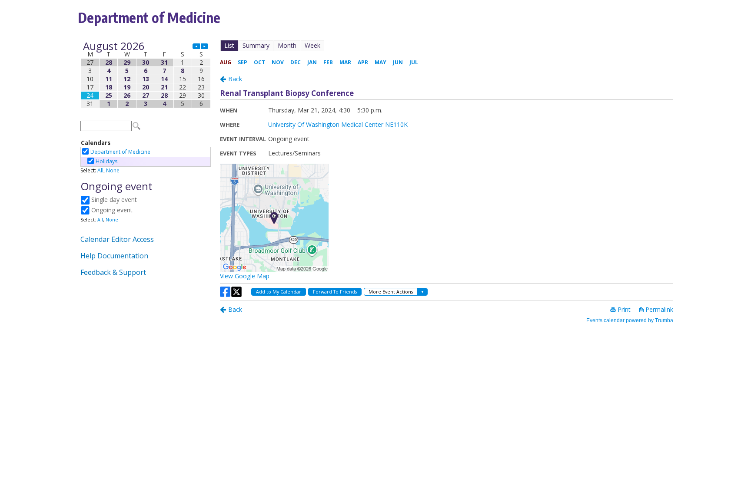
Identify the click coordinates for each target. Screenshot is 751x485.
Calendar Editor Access (117, 239)
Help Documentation (114, 256)
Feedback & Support (113, 272)
